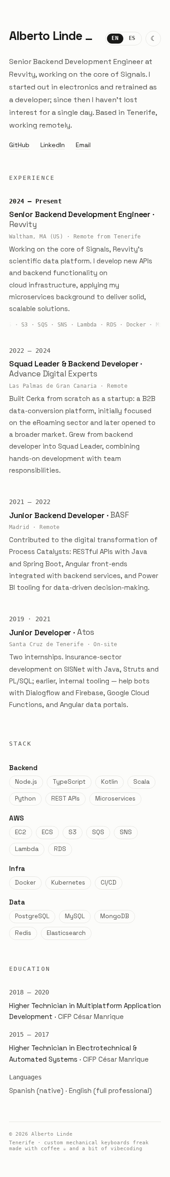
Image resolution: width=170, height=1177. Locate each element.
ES (132, 38)
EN (115, 38)
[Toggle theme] (153, 38)
